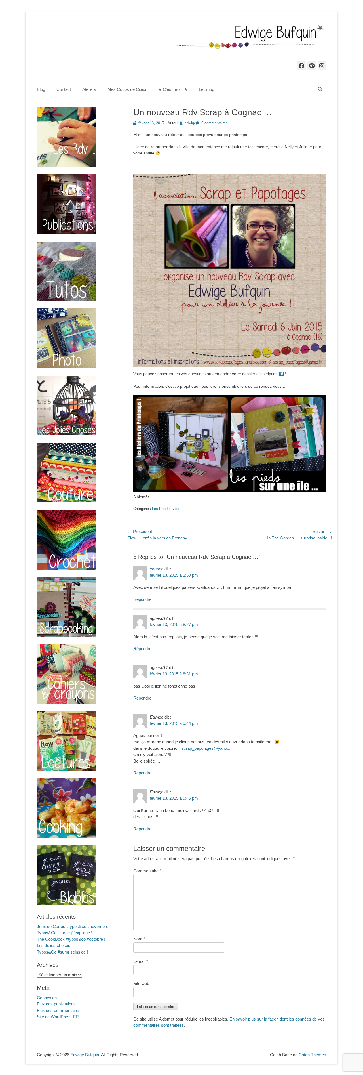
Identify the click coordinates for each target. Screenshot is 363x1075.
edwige (190, 123)
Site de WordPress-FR (58, 1016)
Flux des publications (56, 1003)
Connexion (47, 997)
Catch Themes (312, 1054)
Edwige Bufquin (84, 1054)
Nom (139, 939)
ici (281, 373)
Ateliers (89, 89)
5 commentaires (214, 123)
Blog (41, 89)
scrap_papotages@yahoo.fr (207, 748)
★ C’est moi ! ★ (172, 89)
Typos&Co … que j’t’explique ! (64, 932)
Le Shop (206, 89)
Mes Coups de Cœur (127, 89)
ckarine (156, 568)
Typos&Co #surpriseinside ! (62, 952)
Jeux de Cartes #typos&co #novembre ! (74, 926)
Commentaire (147, 870)
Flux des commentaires (59, 1010)
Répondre (142, 599)
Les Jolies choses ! (55, 945)
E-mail (140, 961)
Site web (141, 983)
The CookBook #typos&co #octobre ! (71, 939)
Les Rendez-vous (166, 509)
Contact (63, 89)
